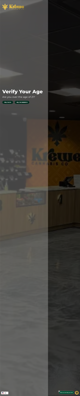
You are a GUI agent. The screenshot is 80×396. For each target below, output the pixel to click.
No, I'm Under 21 (22, 102)
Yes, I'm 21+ (7, 102)
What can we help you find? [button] (66, 392)
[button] (59, 391)
